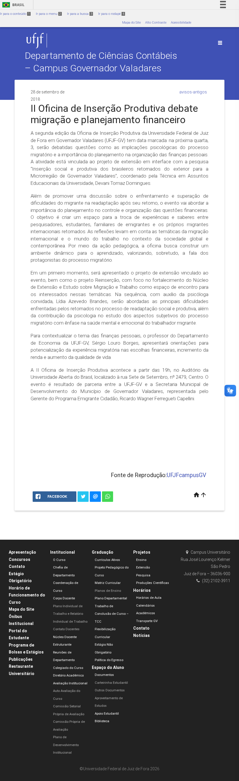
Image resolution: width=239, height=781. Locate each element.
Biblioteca (102, 721)
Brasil (12, 4)
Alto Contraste (155, 22)
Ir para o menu (48, 14)
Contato (17, 566)
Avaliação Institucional (70, 683)
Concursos (19, 559)
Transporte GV (147, 621)
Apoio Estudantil (107, 714)
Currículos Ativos (107, 560)
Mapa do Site (131, 22)
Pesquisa (143, 575)
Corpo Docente (64, 598)
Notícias (141, 635)
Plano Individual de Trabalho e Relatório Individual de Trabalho (70, 614)
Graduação (102, 552)
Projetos (141, 552)
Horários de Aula (148, 598)
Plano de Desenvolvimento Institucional (66, 745)
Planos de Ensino (108, 591)
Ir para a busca (79, 14)
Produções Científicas (152, 583)
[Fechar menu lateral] (220, 43)
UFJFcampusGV (186, 475)
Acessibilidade (181, 22)
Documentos (104, 675)
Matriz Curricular (108, 583)
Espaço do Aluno (108, 667)
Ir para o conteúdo (15, 14)
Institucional (62, 552)
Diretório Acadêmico (68, 675)
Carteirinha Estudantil (111, 683)
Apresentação (22, 552)
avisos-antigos (193, 92)
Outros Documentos (110, 690)
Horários (142, 590)
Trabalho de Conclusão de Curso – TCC (112, 614)
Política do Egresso (109, 660)
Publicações (21, 659)
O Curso (59, 560)
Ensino (141, 560)
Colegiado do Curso (68, 668)
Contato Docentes (66, 629)
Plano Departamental (111, 598)
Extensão (143, 567)
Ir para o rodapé (111, 14)
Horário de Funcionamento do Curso (27, 595)
